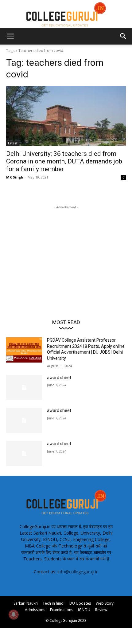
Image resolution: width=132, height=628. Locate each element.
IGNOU (84, 609)
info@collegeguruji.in (78, 572)
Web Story (105, 603)
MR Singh (14, 177)
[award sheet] (24, 387)
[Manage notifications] (13, 614)
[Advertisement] (66, 248)
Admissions (35, 609)
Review (101, 609)
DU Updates (80, 603)
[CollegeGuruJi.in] (66, 14)
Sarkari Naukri (26, 603)
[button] (10, 36)
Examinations (61, 609)
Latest (12, 143)
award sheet (59, 377)
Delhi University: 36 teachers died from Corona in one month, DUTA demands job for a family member (64, 161)
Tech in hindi (53, 603)
